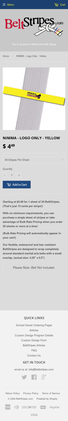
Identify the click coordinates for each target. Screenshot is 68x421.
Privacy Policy (30, 393)
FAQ (34, 350)
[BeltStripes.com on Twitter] (24, 378)
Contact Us (34, 355)
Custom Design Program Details (34, 335)
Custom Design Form (34, 340)
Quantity (7, 169)
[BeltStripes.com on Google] (44, 378)
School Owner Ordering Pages (34, 325)
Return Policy (13, 393)
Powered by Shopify (46, 398)
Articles (34, 330)
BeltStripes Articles (34, 345)
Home (6, 56)
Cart (62, 4)
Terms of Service (51, 393)
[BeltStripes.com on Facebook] (34, 378)
